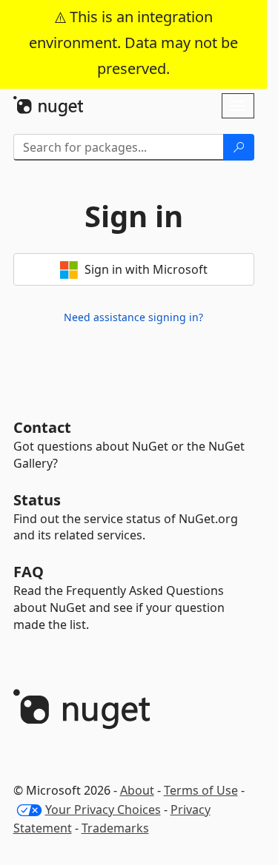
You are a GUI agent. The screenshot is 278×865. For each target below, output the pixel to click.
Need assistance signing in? (133, 317)
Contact (42, 427)
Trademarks (115, 828)
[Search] (238, 147)
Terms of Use (201, 790)
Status (37, 500)
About (137, 790)
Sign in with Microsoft (145, 269)
